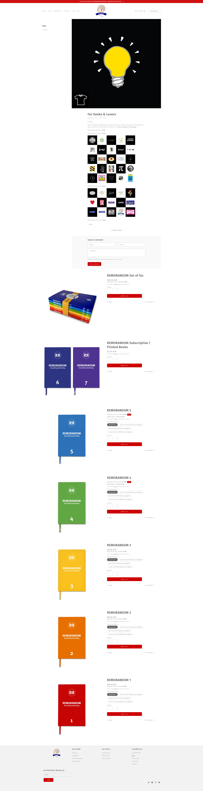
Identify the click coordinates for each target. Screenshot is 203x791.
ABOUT (78, 11)
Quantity (109, 287)
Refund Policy (106, 755)
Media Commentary (77, 758)
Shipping (116, 284)
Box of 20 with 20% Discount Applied (119, 428)
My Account (135, 761)
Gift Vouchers (135, 758)
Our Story (74, 752)
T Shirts (45, 29)
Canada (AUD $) (154, 11)
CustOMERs (75, 755)
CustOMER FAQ (136, 752)
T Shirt (119, 127)
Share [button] (91, 121)
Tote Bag (124, 127)
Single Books (112, 424)
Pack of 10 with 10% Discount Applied (131, 424)
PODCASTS (66, 11)
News (133, 755)
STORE (43, 11)
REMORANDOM (57, 11)
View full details (149, 302)
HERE (103, 130)
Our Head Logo (76, 761)
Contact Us (135, 764)
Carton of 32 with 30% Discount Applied (120, 432)
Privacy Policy (106, 752)
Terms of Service (106, 758)
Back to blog (117, 230)
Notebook (133, 127)
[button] (44, 11)
